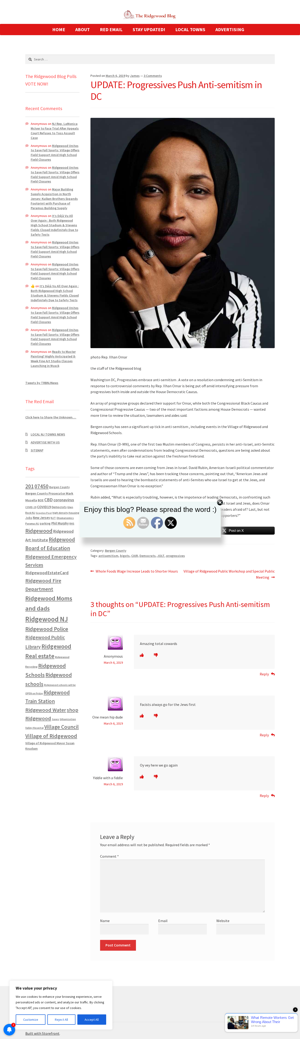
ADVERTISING (229, 29)
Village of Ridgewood (51, 736)
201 (29, 486)
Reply (264, 674)
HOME (58, 29)
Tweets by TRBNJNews (41, 383)
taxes (55, 719)
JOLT (161, 556)
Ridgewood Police (46, 629)
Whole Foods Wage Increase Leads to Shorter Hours (136, 571)
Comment (109, 856)
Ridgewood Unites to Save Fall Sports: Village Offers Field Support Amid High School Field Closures (55, 153)
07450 (41, 486)
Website (222, 920)
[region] (60, 1005)
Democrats (147, 556)
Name (105, 920)
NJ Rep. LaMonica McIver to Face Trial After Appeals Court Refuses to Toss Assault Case (55, 131)
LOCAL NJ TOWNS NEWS (48, 434)
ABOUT (82, 29)
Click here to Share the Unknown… (50, 417)
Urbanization (68, 719)
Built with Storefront (42, 1033)
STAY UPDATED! (149, 29)
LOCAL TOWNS (190, 29)
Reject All (61, 1019)
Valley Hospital (34, 728)
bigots (125, 556)
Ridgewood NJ (46, 619)
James (135, 76)
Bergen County (115, 550)
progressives (175, 556)
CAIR (134, 556)
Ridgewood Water (45, 710)
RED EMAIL (111, 29)
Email (163, 920)
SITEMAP (37, 450)
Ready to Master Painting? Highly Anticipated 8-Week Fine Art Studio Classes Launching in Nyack (53, 359)
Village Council (61, 726)
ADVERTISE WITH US (45, 442)
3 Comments (153, 76)
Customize (30, 1019)
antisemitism (108, 556)
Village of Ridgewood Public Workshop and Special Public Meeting (229, 574)
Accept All (92, 1019)
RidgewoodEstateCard (47, 572)
